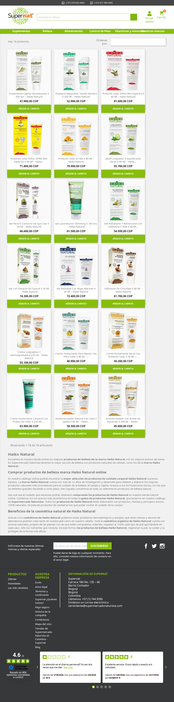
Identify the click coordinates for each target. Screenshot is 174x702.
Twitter (154, 546)
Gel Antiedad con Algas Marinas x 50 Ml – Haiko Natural (76, 290)
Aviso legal (41, 586)
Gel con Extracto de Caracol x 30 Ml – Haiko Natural (29, 290)
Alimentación (74, 31)
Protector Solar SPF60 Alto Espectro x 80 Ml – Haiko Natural (123, 95)
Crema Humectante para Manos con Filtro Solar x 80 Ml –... (76, 355)
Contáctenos (42, 619)
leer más (68, 667)
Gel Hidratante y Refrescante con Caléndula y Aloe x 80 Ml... (123, 225)
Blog (37, 647)
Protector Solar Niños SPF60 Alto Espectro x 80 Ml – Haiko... (29, 160)
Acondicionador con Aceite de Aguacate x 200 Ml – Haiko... (123, 420)
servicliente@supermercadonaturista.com (95, 606)
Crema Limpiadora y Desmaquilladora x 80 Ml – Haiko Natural (29, 355)
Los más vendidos (18, 587)
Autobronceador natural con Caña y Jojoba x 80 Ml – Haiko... (76, 420)
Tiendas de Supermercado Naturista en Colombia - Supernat (43, 635)
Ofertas (12, 579)
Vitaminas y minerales (127, 31)
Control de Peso (100, 31)
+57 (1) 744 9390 (92, 599)
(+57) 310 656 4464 (75, 2)
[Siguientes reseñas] (165, 667)
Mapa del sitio (43, 624)
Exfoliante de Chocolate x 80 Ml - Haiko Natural (123, 290)
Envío (38, 582)
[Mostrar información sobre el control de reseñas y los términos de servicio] (31, 673)
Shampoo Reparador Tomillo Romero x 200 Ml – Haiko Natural (76, 95)
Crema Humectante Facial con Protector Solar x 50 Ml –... (123, 355)
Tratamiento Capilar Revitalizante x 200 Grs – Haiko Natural (29, 95)
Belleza (47, 31)
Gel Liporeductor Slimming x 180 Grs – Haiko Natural (76, 225)
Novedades (14, 583)
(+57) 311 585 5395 (103, 2)
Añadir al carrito (29, 108)
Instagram (162, 546)
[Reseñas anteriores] (37, 667)
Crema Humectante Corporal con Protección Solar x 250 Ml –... (29, 420)
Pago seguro (42, 607)
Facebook (146, 546)
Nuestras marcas (152, 31)
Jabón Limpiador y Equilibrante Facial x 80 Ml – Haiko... (123, 160)
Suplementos (21, 31)
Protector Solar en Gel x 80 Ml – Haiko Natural (76, 160)
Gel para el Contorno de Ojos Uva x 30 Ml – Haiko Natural (29, 225)
